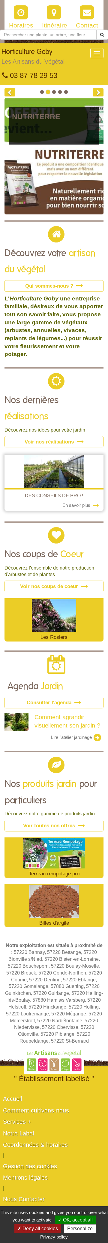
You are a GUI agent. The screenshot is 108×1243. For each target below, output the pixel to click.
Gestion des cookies (30, 1166)
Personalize (80, 1228)
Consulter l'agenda (50, 702)
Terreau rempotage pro (54, 874)
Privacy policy (54, 1236)
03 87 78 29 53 (32, 75)
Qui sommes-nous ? (50, 286)
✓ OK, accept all (75, 1219)
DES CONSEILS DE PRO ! (54, 495)
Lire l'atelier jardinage (72, 737)
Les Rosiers (54, 637)
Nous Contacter (24, 1199)
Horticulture (33, 56)
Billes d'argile (54, 923)
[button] (9, 92)
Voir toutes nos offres (49, 825)
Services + (17, 1121)
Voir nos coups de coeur (50, 586)
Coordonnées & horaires (35, 1144)
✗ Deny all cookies (37, 1228)
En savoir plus (77, 505)
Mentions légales (25, 1177)
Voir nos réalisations (50, 442)
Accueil (12, 1098)
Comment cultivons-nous (36, 1110)
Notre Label (18, 1133)
